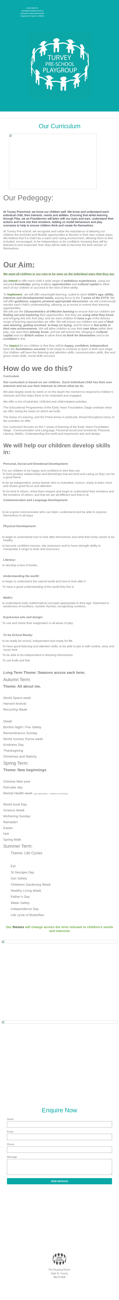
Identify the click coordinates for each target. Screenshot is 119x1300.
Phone (10, 1144)
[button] (59, 115)
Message (12, 1157)
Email (10, 1132)
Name (10, 1119)
